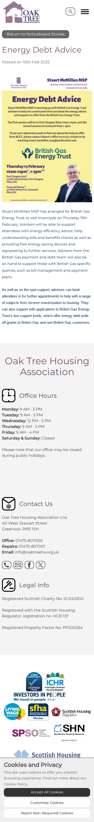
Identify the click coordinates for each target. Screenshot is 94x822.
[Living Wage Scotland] (15, 711)
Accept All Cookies (47, 792)
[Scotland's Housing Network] (48, 732)
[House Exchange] (42, 681)
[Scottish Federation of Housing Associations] (39, 711)
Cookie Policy (15, 784)
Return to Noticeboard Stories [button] (36, 34)
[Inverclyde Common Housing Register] (55, 681)
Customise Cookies (47, 803)
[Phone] (6, 565)
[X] (40, 565)
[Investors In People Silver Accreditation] (46, 696)
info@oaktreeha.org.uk (37, 552)
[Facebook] (29, 565)
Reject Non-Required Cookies (47, 813)
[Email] (18, 565)
